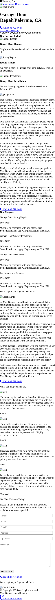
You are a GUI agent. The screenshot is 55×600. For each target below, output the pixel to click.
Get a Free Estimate (9, 30)
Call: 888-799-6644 (12, 27)
